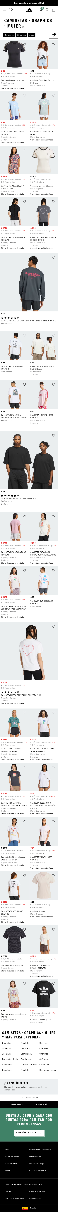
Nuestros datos (11, 1164)
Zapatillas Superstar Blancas (7, 1054)
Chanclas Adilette (6, 1043)
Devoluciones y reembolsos (40, 1150)
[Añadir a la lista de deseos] (24, 44)
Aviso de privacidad (37, 1191)
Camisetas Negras (26, 1054)
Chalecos (43, 1043)
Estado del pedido (12, 1157)
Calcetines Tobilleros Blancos (7, 1065)
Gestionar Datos (35, 1184)
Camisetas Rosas (29, 1065)
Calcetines (7, 1070)
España (33, 1208)
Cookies (8, 1191)
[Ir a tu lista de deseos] (11, 10)
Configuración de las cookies (16, 1184)
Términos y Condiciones (14, 1198)
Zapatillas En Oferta (27, 1043)
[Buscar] (47, 10)
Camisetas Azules (26, 1049)
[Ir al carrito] (53, 10)
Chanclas (43, 1054)
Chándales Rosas (47, 1070)
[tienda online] (29, 11)
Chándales (44, 1065)
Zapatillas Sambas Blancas (10, 1049)
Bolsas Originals (10, 1059)
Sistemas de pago (36, 1164)
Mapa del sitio (35, 1157)
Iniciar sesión (17, 1104)
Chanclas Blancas (43, 1049)
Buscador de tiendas (37, 1171)
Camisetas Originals (26, 1059)
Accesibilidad (35, 1198)
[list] (24, 35)
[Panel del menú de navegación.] (4, 10)
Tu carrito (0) (41, 1104)
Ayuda (7, 1171)
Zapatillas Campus (25, 1070)
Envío (7, 1150)
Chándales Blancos (44, 1059)
